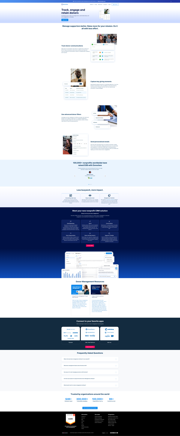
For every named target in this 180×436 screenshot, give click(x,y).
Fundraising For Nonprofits (99, 419)
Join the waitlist (90, 245)
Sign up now (115, 4)
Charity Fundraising (98, 422)
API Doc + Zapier (111, 425)
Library (82, 428)
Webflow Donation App (112, 422)
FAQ (82, 422)
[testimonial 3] (90, 184)
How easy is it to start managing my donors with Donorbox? (76, 372)
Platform (91, 4)
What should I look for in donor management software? (75, 385)
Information (84, 414)
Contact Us (83, 416)
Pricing (96, 4)
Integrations (111, 414)
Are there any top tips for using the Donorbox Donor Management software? (79, 378)
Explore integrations (90, 346)
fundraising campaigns (110, 199)
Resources (100, 4)
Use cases (97, 414)
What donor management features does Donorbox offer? (75, 365)
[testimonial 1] (88, 184)
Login (109, 4)
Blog (82, 419)
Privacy (82, 425)
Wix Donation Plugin (111, 419)
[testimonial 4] (91, 184)
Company (105, 4)
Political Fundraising (98, 416)
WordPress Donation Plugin (113, 416)
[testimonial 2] (89, 184)
